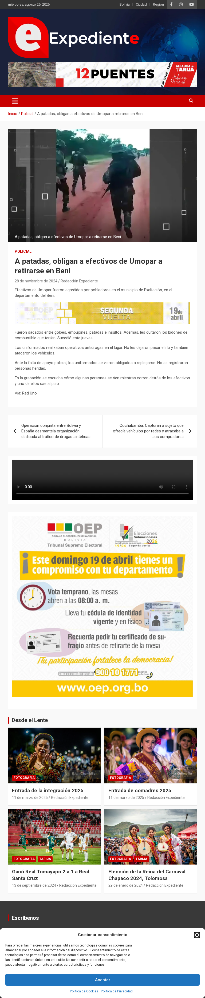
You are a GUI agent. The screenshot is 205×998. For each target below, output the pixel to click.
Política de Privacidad (117, 991)
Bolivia (125, 4)
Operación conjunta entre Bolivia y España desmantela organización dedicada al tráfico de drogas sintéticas (55, 431)
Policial (23, 251)
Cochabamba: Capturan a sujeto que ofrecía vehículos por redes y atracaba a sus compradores (148, 431)
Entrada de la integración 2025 (48, 790)
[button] (197, 935)
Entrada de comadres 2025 (139, 790)
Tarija (45, 859)
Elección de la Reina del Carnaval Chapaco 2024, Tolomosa (147, 875)
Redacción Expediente (79, 281)
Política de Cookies (84, 991)
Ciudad (141, 4)
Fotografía (24, 778)
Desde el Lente (30, 720)
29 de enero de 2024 (125, 885)
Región (158, 4)
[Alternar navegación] (15, 101)
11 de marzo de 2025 (30, 797)
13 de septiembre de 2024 (34, 885)
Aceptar (102, 979)
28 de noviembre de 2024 (36, 281)
